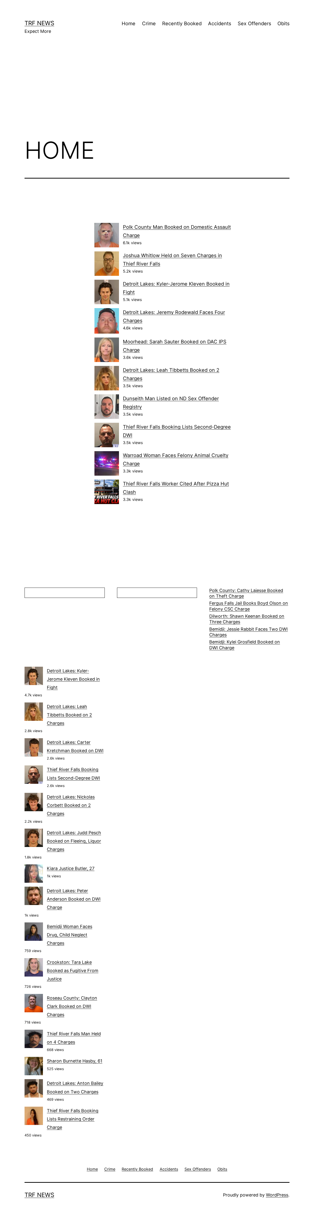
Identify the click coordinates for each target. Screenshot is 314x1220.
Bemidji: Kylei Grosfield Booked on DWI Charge (244, 644)
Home (128, 23)
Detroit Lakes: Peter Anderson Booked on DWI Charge (74, 899)
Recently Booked (182, 23)
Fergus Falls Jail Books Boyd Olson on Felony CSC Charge (248, 606)
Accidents (219, 23)
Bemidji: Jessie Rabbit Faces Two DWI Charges (248, 632)
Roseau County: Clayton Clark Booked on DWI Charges (72, 1006)
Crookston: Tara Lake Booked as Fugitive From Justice (72, 970)
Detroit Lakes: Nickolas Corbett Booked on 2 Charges (71, 805)
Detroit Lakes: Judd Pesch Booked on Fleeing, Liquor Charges (74, 841)
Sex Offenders (254, 23)
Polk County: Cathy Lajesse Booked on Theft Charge (246, 593)
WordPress (277, 1194)
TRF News (39, 23)
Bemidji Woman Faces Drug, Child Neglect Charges (69, 935)
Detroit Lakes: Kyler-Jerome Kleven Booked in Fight (73, 679)
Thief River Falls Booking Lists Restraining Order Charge (72, 1119)
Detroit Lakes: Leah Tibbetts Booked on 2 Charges (69, 715)
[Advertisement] (157, 93)
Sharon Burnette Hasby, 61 (74, 1060)
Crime (149, 23)
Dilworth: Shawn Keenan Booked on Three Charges (246, 619)
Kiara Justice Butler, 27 (70, 868)
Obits (283, 23)
